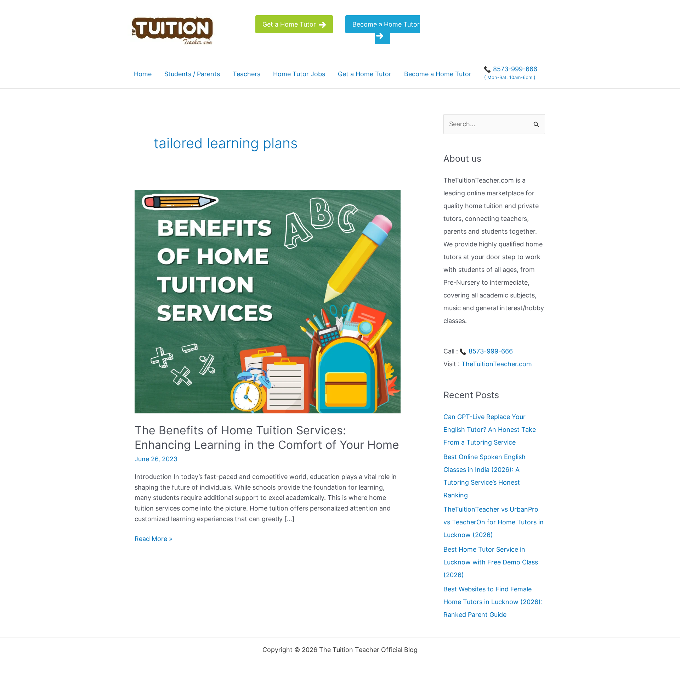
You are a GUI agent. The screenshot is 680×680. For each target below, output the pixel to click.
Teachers (246, 74)
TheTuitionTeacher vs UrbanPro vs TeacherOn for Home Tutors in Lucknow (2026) (493, 522)
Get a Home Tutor (290, 24)
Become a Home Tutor (386, 24)
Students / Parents (192, 74)
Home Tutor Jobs (299, 74)
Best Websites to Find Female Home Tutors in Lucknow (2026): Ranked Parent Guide (493, 601)
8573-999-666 (490, 351)
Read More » (153, 539)
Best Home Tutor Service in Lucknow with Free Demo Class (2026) (490, 561)
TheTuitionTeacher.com (496, 364)
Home (143, 74)
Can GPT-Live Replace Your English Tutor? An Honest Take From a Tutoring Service (489, 429)
